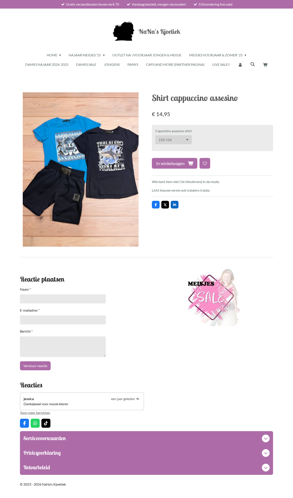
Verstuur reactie (35, 366)
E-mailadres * (29, 310)
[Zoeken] (253, 64)
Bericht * (26, 331)
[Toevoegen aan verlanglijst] (204, 163)
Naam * (25, 289)
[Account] (240, 64)
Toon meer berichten (35, 413)
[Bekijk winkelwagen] (265, 64)
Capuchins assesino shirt (173, 131)
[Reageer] (138, 399)
